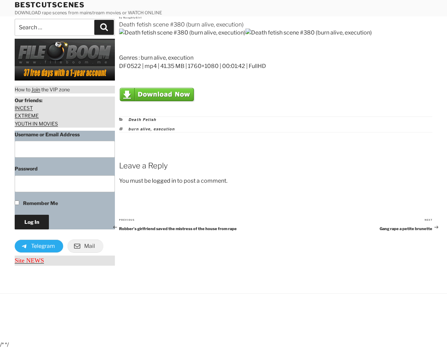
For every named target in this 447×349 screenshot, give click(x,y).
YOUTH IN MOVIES (36, 124)
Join (35, 89)
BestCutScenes (50, 5)
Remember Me (40, 203)
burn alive (140, 128)
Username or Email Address (47, 134)
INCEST (24, 108)
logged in (164, 180)
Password (26, 169)
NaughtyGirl (132, 17)
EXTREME (27, 116)
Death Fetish (142, 119)
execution (164, 128)
